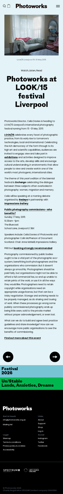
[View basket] (8, 6)
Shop (40, 427)
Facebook (42, 446)
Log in (40, 431)
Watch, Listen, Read (31, 70)
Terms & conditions (12, 442)
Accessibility (8, 449)
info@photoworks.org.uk (14, 420)
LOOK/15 (9, 134)
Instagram (43, 438)
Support (41, 423)
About (41, 420)
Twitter (41, 442)
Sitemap (7, 438)
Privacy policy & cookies (14, 446)
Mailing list (7, 424)
